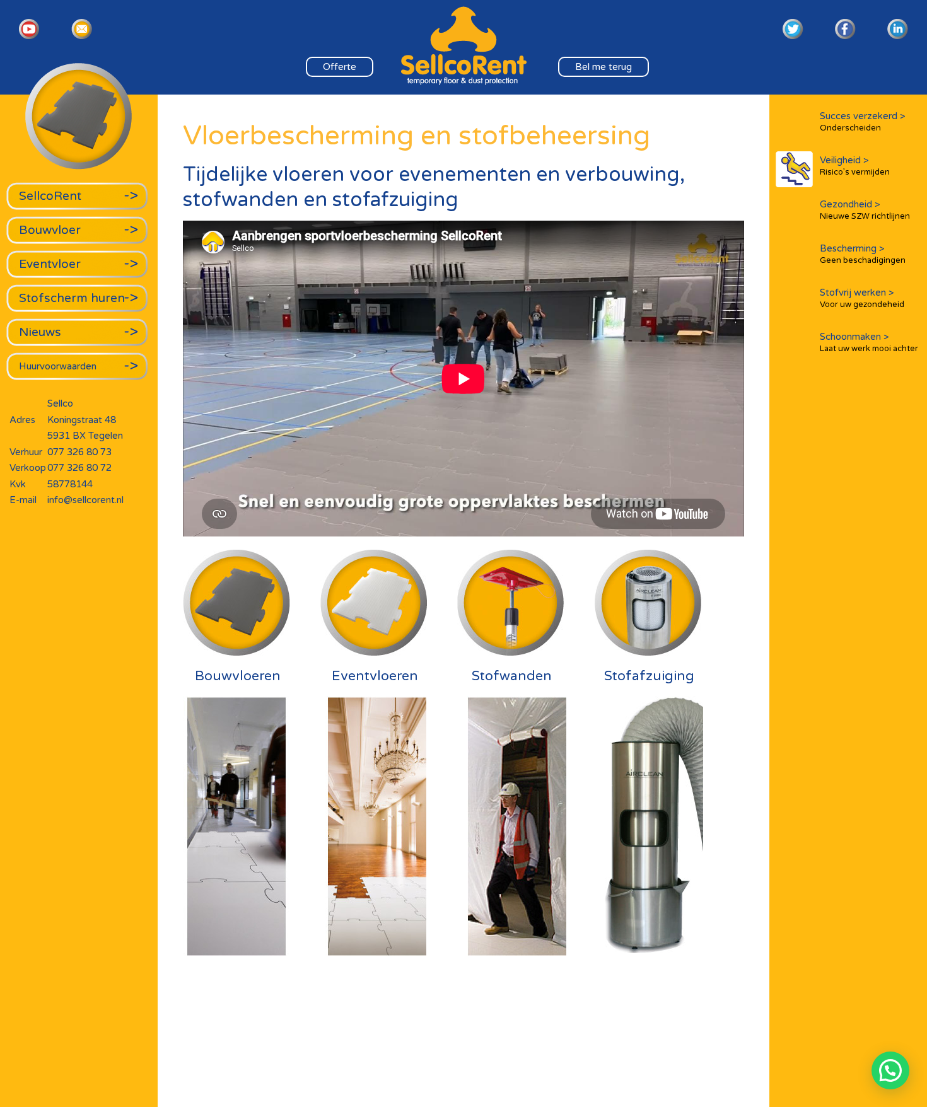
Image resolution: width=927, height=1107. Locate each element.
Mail (81, 29)
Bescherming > (863, 254)
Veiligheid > (855, 165)
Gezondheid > (865, 210)
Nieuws (40, 332)
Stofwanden (512, 676)
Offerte (339, 66)
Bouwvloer (50, 230)
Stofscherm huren (72, 298)
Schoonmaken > (869, 342)
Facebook (845, 29)
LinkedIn (897, 29)
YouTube (29, 29)
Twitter (793, 29)
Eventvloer (50, 264)
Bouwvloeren (238, 676)
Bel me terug (603, 66)
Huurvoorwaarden (57, 366)
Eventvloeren (375, 676)
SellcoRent (50, 195)
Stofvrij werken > (862, 298)
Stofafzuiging (649, 676)
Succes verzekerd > (863, 121)
